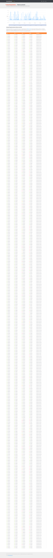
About (44, 1)
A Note (42, 1)
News (45, 1)
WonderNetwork (9, 1)
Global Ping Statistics (11, 4)
